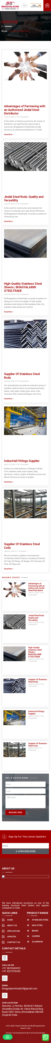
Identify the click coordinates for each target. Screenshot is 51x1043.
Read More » (8, 134)
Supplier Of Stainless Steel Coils (37, 744)
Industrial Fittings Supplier (22, 461)
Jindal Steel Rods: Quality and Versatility (36, 617)
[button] (8, 1037)
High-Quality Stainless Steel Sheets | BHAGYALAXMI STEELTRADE (23, 287)
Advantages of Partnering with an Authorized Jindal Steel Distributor (24, 109)
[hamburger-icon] (25, 6)
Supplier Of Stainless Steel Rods (37, 680)
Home (4, 31)
